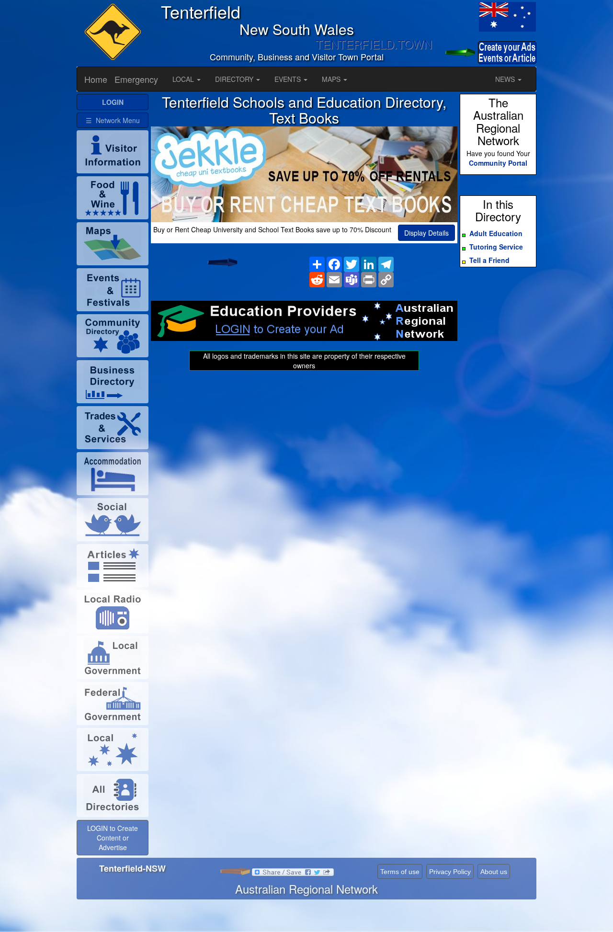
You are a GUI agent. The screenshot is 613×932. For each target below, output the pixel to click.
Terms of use (400, 871)
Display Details (426, 233)
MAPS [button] (332, 79)
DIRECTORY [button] (235, 79)
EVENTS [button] (288, 79)
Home (95, 79)
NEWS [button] (506, 79)
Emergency (136, 79)
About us (493, 871)
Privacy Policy (450, 871)
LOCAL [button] (184, 79)
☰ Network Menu (113, 120)
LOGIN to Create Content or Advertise (112, 837)
